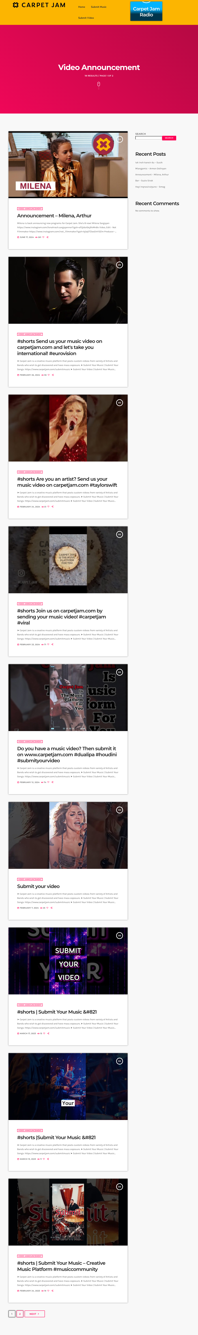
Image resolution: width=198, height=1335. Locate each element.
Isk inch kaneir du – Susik (149, 162)
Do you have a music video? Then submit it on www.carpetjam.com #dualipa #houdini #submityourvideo (67, 755)
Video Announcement (30, 209)
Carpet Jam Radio (146, 12)
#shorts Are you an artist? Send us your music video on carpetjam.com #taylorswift (67, 482)
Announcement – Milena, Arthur (54, 216)
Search (140, 133)
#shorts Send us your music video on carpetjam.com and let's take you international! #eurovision (59, 347)
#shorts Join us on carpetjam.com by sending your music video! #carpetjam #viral (61, 617)
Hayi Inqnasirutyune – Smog (150, 186)
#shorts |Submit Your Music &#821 (56, 1137)
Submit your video (38, 886)
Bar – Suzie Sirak (144, 180)
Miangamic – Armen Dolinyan (150, 168)
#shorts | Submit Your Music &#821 (57, 1012)
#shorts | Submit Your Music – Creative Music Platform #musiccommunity (61, 1266)
